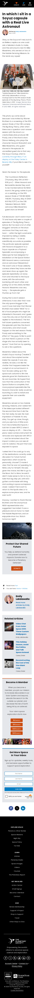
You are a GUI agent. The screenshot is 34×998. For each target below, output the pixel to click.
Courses (17, 871)
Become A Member (17, 893)
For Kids (17, 846)
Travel (17, 918)
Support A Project (17, 910)
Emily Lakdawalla (23, 598)
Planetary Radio (17, 860)
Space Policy (17, 842)
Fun (16, 585)
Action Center (17, 885)
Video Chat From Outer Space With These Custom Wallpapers (22, 629)
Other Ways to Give (17, 922)
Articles (24, 588)
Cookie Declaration (17, 990)
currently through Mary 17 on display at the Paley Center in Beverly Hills (14, 159)
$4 (16, 720)
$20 (17, 729)
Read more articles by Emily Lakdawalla (22, 605)
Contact (17, 896)
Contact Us (23, 963)
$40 (17, 733)
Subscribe (18, 789)
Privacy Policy (29, 792)
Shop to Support (17, 914)
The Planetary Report (17, 875)
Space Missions (17, 835)
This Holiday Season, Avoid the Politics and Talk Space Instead (22, 647)
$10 (16, 724)
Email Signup (17, 889)
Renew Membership (17, 907)
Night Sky (17, 838)
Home (18, 588)
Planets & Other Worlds (17, 831)
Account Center (11, 963)
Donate (17, 568)
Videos (17, 867)
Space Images (17, 864)
